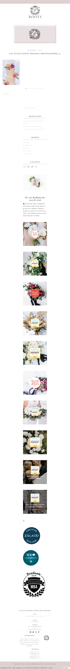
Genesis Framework (33, 668)
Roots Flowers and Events (35, 12)
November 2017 (28, 154)
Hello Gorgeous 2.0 (18, 668)
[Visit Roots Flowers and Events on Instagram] (24, 167)
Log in (51, 668)
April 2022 (26, 142)
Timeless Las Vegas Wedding (32, 126)
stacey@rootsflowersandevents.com (35, 616)
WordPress (44, 668)
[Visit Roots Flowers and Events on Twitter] (32, 167)
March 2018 (26, 151)
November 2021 (28, 145)
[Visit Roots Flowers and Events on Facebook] (36, 167)
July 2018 (26, 148)
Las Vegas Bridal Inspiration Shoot (34, 129)
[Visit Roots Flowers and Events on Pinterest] (28, 167)
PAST (6, 93)
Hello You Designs (50, 664)
